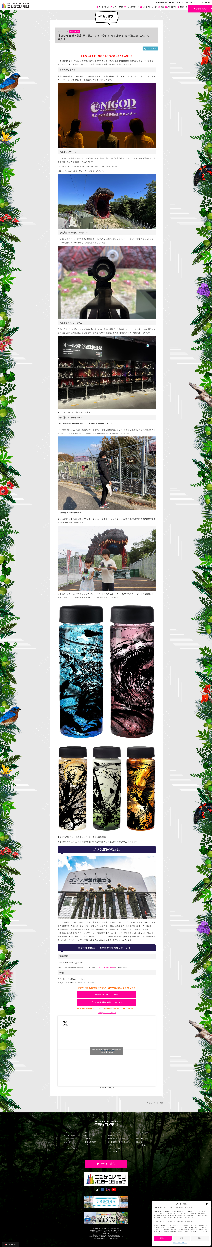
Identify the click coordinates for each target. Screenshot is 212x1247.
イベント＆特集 (118, 7)
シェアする (151, 48)
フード (66, 1145)
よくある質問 (206, 2)
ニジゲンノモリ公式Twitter (105, 967)
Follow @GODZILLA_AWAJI (107, 1013)
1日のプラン (172, 7)
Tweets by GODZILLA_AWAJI (106, 1051)
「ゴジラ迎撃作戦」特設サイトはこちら (106, 1002)
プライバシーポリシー (180, 1243)
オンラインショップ (150, 7)
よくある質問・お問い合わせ (118, 1142)
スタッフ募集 (140, 1145)
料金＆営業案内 (91, 1142)
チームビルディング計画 (117, 1139)
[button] (207, 1204)
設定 (200, 1238)
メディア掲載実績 (142, 1132)
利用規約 (111, 1145)
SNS (137, 1135)
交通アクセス (176, 2)
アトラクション (104, 7)
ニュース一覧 (69, 1139)
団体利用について (114, 1135)
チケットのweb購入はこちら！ (107, 994)
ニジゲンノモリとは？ (191, 2)
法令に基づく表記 (142, 1139)
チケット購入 (201, 9)
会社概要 (139, 1142)
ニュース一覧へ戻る (156, 1103)
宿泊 (162, 7)
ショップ (67, 1142)
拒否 (181, 1238)
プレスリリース (113, 1151)
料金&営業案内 (163, 2)
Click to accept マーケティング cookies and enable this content (106, 1051)
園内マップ (183, 7)
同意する (163, 1238)
